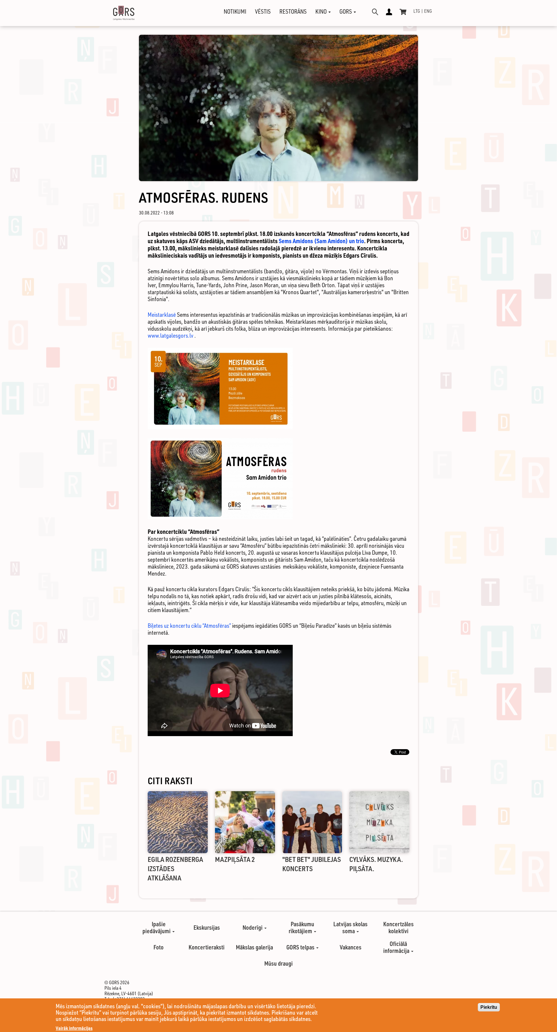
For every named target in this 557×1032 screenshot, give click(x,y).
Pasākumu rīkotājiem (301, 927)
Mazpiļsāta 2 (235, 859)
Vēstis (263, 11)
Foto (158, 947)
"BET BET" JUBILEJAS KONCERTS (311, 864)
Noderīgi (253, 927)
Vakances (350, 947)
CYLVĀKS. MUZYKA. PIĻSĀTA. (376, 864)
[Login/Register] (389, 11)
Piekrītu (488, 1007)
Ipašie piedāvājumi (157, 927)
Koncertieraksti (207, 947)
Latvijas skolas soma (350, 927)
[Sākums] (119, 13)
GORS (346, 11)
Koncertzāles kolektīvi (398, 927)
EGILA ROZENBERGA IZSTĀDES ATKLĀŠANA (175, 868)
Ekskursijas (206, 927)
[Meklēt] (375, 11)
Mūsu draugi (278, 963)
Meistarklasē (162, 314)
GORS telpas (301, 947)
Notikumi (235, 11)
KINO (321, 11)
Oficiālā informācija (396, 947)
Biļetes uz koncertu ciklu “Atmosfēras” (190, 625)
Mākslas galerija (254, 947)
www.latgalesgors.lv (170, 335)
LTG (416, 11)
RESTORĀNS (293, 11)
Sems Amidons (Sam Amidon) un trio (321, 241)
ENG (428, 11)
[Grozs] (402, 11)
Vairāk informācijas (74, 1028)
